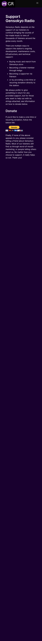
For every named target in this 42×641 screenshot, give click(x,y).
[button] (37, 3)
